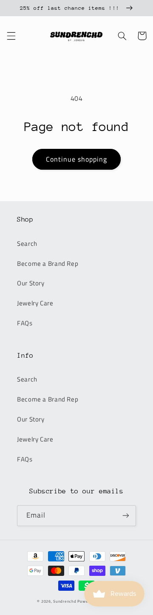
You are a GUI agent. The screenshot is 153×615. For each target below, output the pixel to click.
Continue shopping (77, 159)
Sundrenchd (64, 601)
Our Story (31, 283)
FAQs (25, 323)
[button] (11, 36)
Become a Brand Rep (47, 263)
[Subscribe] (126, 515)
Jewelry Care (35, 303)
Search (27, 243)
